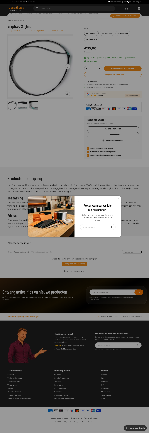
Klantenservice (114, 2)
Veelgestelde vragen (133, 2)
